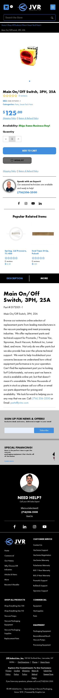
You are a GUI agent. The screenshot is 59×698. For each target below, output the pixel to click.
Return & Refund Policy (28, 118)
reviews (9, 261)
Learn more (9, 461)
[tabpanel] (29, 56)
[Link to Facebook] (19, 203)
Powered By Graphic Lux (35, 692)
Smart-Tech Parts (26, 104)
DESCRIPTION (15, 278)
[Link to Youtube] (33, 203)
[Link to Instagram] (26, 203)
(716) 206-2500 (41, 398)
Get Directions (23, 662)
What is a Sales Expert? (29, 508)
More (44, 278)
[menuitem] (15, 550)
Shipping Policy (9, 118)
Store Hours (45, 662)
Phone (34, 662)
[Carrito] (6, 7)
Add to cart (29, 150)
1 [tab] (29, 81)
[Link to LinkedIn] (40, 203)
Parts (17, 104)
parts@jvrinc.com (19, 402)
